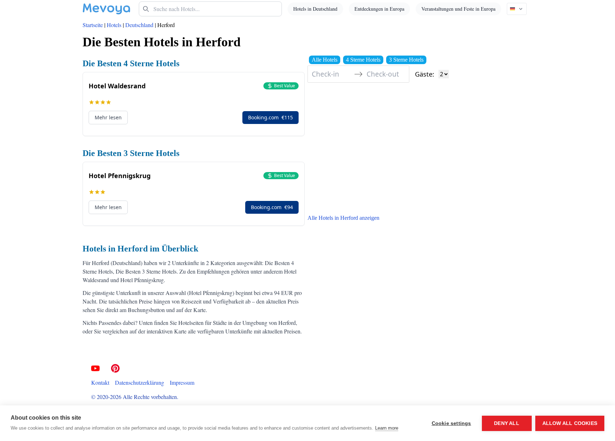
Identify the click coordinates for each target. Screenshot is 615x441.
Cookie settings (451, 423)
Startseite (93, 24)
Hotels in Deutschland (315, 8)
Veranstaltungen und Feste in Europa (458, 8)
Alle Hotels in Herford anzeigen (343, 218)
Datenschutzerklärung (139, 382)
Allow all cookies (569, 423)
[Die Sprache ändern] (517, 9)
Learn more (386, 428)
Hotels (114, 24)
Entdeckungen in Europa (379, 8)
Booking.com (270, 117)
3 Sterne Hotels (406, 60)
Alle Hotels (324, 60)
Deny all (506, 423)
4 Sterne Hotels (363, 60)
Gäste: (424, 74)
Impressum (182, 382)
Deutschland (139, 24)
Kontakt (100, 382)
